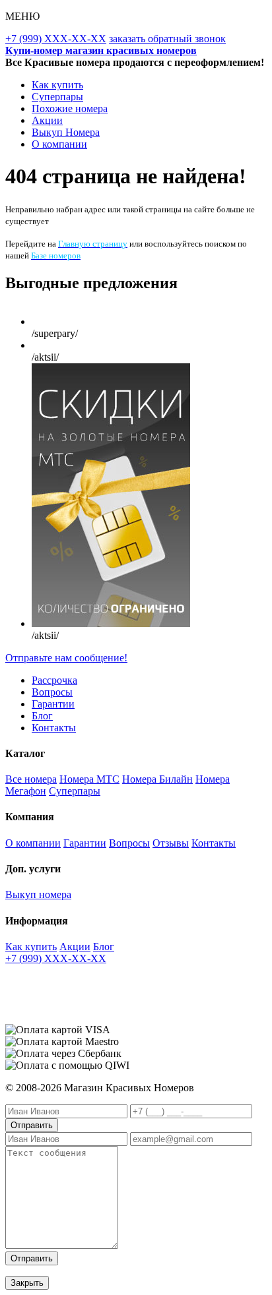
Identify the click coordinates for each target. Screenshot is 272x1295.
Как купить (57, 84)
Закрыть (27, 1283)
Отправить (32, 1125)
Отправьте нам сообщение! (66, 657)
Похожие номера (70, 108)
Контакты (54, 727)
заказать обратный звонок (167, 38)
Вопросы (52, 692)
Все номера (31, 779)
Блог (42, 715)
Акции (47, 120)
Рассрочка (54, 680)
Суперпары (57, 96)
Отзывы (171, 843)
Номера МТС (89, 779)
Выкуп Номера (66, 132)
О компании (59, 144)
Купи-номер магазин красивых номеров (101, 50)
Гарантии (53, 703)
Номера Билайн (157, 779)
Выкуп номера (38, 894)
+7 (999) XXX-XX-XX (55, 38)
